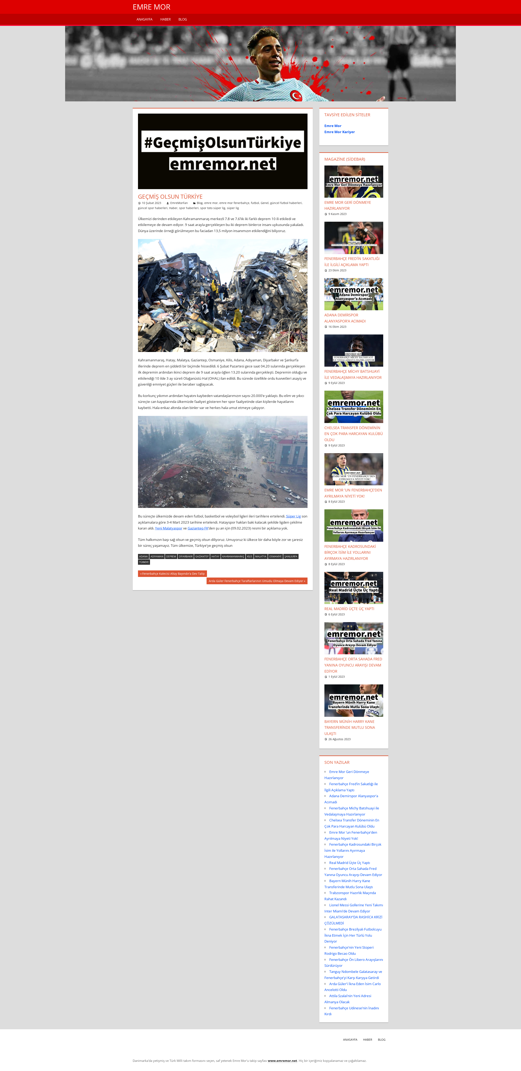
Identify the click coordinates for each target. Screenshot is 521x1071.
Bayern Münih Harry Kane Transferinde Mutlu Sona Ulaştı (349, 727)
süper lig (233, 208)
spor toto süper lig (212, 208)
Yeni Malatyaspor (168, 528)
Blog (182, 19)
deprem (171, 556)
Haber (165, 19)
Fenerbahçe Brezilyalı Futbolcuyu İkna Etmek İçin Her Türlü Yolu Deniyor (353, 935)
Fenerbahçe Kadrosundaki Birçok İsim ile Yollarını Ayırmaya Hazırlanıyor (350, 552)
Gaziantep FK (198, 528)
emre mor (211, 203)
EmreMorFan (179, 203)
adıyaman (157, 556)
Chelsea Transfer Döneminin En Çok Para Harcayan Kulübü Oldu (353, 433)
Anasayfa (144, 19)
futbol (255, 203)
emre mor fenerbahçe (234, 203)
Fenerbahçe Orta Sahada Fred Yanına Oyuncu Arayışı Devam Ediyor (353, 665)
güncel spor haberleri (152, 208)
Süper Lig (293, 516)
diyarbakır (186, 556)
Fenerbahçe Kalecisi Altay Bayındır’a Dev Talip (173, 574)
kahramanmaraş (233, 556)
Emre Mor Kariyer (339, 131)
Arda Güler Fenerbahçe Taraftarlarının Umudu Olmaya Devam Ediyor (256, 581)
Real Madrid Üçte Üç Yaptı (349, 608)
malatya (260, 556)
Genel (265, 203)
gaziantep (202, 556)
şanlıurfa (291, 556)
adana (143, 556)
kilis (249, 556)
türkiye (144, 562)
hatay (215, 556)
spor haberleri (189, 208)
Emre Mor (151, 7)
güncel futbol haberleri (286, 203)
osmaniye (275, 556)
